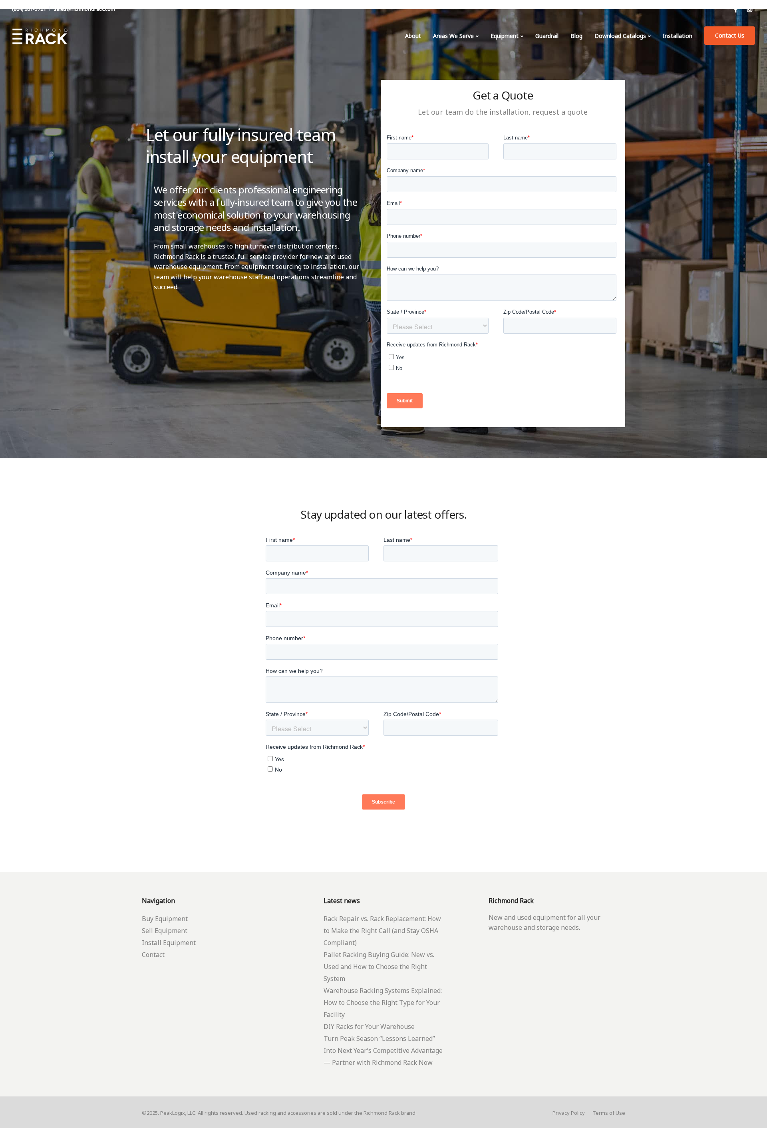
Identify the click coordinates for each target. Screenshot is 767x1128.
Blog (576, 36)
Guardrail (546, 36)
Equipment (505, 36)
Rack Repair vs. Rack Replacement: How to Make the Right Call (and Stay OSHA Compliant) (382, 930)
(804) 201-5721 (29, 9)
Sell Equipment (164, 930)
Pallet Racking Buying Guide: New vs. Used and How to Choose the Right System (379, 966)
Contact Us (729, 35)
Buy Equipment (165, 918)
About (413, 36)
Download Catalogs (620, 36)
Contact (153, 954)
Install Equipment (169, 942)
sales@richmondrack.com (84, 9)
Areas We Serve (453, 36)
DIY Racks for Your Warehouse (369, 1026)
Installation (677, 36)
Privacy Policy (568, 1112)
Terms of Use (608, 1112)
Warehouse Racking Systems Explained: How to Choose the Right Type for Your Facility (383, 1002)
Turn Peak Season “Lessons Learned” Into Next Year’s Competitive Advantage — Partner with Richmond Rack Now (383, 1050)
